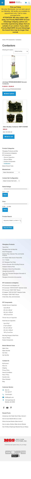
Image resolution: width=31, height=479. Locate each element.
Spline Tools (5, 348)
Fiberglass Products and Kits (10, 151)
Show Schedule (6, 379)
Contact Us (5, 360)
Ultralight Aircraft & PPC (8, 271)
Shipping (4, 368)
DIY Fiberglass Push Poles (9, 262)
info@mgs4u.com (9, 397)
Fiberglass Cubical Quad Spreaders (11, 269)
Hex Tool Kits (5, 355)
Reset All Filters (8, 227)
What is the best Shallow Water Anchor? (12, 421)
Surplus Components (9, 161)
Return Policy (5, 374)
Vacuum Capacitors (9, 157)
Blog (3, 381)
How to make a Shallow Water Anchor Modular (14, 424)
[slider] (3, 189)
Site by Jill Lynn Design (21, 444)
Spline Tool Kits (6, 350)
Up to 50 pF (6, 323)
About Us (4, 365)
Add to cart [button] (9, 136)
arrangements (15, 15)
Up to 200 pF (7, 307)
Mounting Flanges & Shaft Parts (10, 335)
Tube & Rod (5, 247)
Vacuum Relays (8, 159)
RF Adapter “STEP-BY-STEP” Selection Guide (13, 292)
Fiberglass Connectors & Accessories (11, 277)
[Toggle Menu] (2, 2)
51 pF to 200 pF (8, 325)
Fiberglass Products (8, 244)
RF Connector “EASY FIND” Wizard (11, 290)
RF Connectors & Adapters (9, 153)
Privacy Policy (5, 370)
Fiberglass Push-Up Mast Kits (9, 249)
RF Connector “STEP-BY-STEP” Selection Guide (14, 287)
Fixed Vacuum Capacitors (8, 320)
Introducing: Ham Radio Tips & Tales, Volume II (14, 416)
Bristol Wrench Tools (7, 166)
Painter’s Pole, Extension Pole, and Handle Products (13, 254)
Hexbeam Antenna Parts (8, 266)
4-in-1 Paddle (5, 260)
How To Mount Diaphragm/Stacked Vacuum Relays (15, 426)
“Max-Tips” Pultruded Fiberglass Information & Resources (14, 274)
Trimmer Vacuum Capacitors (9, 317)
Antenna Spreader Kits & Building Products (13, 264)
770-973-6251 (8, 394)
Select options (10, 93)
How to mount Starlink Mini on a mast (11, 418)
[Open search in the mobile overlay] (29, 3)
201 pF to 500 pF (8, 310)
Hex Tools (4, 352)
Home (3, 39)
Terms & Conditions (7, 372)
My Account (5, 363)
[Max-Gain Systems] (15, 438)
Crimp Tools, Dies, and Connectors (11, 296)
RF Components (10, 39)
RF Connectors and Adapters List (10, 285)
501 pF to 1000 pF (8, 312)
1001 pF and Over (8, 314)
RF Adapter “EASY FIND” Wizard (10, 294)
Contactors (7, 163)
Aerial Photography (7, 251)
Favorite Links (5, 377)
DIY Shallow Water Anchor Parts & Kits (12, 257)
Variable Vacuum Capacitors (9, 305)
